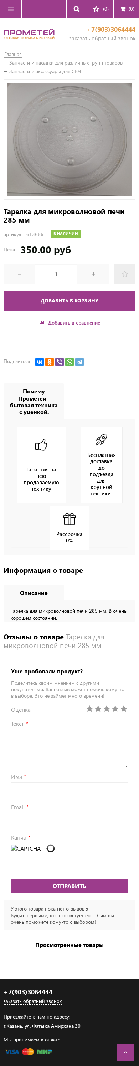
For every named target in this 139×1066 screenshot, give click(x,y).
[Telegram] (79, 362)
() (131, 8)
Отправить (69, 885)
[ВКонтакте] (39, 362)
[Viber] (59, 362)
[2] (98, 709)
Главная (13, 54)
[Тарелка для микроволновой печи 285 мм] (69, 139)
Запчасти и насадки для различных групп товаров (66, 62)
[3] (106, 709)
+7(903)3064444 (111, 29)
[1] (89, 709)
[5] (123, 709)
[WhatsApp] (69, 362)
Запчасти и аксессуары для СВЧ (45, 71)
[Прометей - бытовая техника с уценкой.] (29, 40)
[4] (115, 709)
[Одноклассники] (49, 362)
